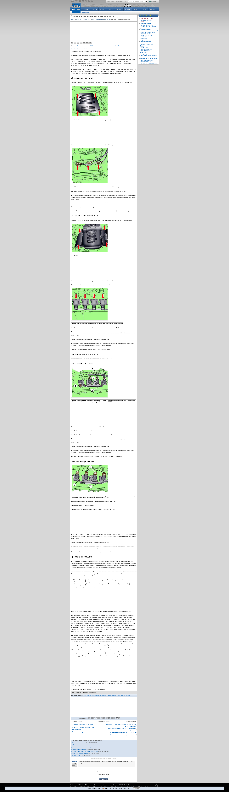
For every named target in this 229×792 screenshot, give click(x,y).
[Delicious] (114, 718)
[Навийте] (156, 15)
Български (153, 1)
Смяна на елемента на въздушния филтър (123, 734)
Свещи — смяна (81, 755)
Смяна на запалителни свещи (85, 742)
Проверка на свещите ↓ (88, 48)
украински (99, 695)
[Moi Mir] (99, 718)
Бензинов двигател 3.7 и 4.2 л (148, 26)
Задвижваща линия (145, 43)
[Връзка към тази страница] (87, 43)
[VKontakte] (89, 718)
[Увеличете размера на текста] (81, 43)
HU (128, 784)
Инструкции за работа (146, 20)
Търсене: (126, 1)
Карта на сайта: (107, 784)
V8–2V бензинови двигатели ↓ (96, 45)
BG (113, 784)
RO (123, 784)
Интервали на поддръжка (79, 732)
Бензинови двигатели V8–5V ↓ (110, 45)
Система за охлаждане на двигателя (82, 724)
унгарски (128, 695)
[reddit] (119, 718)
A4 (111, 9)
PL (125, 784)
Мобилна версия (89, 784)
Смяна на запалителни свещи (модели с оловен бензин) (91, 751)
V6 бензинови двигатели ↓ (83, 45)
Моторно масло (76, 729)
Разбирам (136, 788)
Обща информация (146, 18)
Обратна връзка (98, 784)
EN (112, 784)
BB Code (74, 766)
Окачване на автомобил (147, 44)
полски (118, 695)
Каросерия (143, 52)
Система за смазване (146, 33)
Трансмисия (144, 37)
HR (121, 784)
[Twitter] (94, 718)
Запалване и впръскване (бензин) (149, 31)
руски (85, 695)
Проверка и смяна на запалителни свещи (88, 747)
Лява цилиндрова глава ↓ (123, 45)
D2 (85, 12)
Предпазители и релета (147, 60)
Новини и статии (143, 784)
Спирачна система (145, 50)
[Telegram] (102, 718)
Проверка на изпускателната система (83, 727)
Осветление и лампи (146, 61)
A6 (119, 9)
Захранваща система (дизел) (148, 32)
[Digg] (117, 718)
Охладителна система (146, 35)
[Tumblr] (112, 718)
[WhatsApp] (107, 718)
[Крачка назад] (72, 43)
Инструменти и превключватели (149, 63)
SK (126, 784)
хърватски (109, 695)
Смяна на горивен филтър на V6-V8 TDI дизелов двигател (121, 729)
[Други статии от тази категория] (84, 43)
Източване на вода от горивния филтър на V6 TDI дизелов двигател (121, 725)
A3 (102, 9)
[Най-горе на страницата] (157, 786)
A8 (127, 9)
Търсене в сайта (134, 784)
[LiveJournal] (109, 718)
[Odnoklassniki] (97, 718)
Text (74, 763)
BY (115, 784)
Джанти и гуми (144, 47)
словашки (123, 695)
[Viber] (104, 718)
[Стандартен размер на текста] (78, 43)
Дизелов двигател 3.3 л (146, 29)
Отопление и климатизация (148, 56)
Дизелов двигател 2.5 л (146, 28)
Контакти (113, 1)
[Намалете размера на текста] (75, 43)
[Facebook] (92, 718)
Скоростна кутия (145, 40)
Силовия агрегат (145, 23)
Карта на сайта (119, 1)
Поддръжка (143, 21)
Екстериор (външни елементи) (148, 54)
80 (86, 9)
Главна (108, 1)
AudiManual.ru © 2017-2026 (76, 784)
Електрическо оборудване (149, 58)
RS (119, 784)
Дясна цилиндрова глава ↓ (76, 48)
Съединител (144, 38)
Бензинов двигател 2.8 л (147, 25)
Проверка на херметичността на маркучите (123, 732)
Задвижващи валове (146, 41)
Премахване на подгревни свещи (86, 753)
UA (117, 784)
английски (89, 695)
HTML (74, 761)
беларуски (94, 695)
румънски (114, 695)
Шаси (142, 46)
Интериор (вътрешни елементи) (149, 55)
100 (94, 9)
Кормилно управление (146, 49)
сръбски (104, 695)
